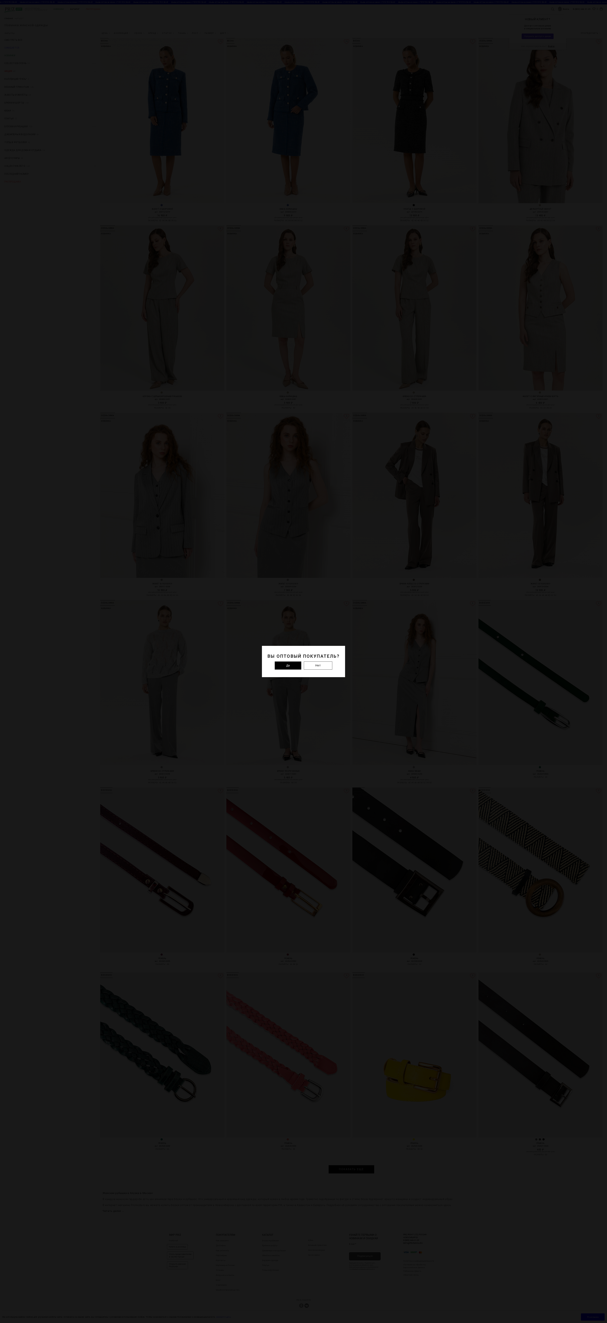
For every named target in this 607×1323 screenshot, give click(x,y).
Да (288, 665)
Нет (318, 665)
